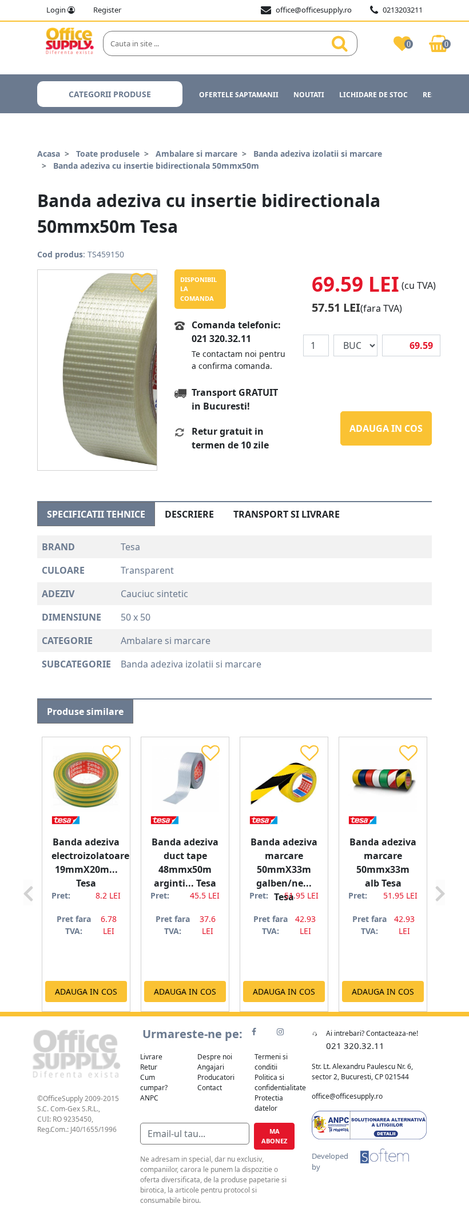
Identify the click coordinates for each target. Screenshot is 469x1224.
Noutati (308, 95)
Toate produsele (108, 153)
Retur (148, 1067)
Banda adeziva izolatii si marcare (317, 153)
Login (56, 10)
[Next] (440, 874)
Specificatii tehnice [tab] (96, 514)
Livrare (151, 1057)
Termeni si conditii (271, 1062)
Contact (209, 1087)
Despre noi (214, 1057)
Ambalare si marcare (196, 153)
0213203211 (403, 10)
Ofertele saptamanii (239, 95)
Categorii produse (110, 94)
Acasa (48, 153)
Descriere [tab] (189, 514)
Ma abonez (274, 1136)
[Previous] (28, 874)
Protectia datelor (269, 1103)
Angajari (210, 1067)
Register (107, 10)
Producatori (215, 1077)
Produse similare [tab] (85, 711)
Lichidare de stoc (373, 95)
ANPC (149, 1098)
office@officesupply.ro (314, 10)
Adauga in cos (386, 428)
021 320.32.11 (221, 338)
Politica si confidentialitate (280, 1082)
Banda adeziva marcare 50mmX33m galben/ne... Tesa (284, 869)
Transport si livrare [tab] (286, 514)
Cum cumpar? (154, 1082)
